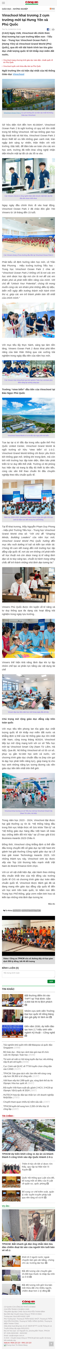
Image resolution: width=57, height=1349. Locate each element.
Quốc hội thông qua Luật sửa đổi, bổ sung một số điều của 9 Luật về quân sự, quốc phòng (38, 1181)
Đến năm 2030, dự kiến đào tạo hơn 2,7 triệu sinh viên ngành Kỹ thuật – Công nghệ (40, 1029)
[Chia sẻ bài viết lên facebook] (48, 29)
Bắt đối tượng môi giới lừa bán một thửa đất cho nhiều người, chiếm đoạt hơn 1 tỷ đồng (37, 1288)
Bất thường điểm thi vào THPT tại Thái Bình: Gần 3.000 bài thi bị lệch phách (38, 998)
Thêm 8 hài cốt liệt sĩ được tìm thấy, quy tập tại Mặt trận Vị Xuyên (37, 1167)
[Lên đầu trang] (51, 1344)
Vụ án (5, 1206)
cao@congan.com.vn (16, 1336)
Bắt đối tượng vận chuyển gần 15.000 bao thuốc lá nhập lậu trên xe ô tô (38, 1274)
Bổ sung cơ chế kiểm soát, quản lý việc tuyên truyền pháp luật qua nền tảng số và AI (38, 1194)
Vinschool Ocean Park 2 (12, 113)
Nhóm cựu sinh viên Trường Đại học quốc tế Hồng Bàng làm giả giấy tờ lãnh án (39, 1014)
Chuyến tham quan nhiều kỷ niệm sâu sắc (23, 1102)
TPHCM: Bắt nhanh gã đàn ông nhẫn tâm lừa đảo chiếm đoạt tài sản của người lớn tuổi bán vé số (28, 1247)
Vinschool (18, 74)
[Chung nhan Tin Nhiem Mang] (15, 1345)
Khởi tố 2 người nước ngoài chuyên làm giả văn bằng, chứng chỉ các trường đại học (38, 1260)
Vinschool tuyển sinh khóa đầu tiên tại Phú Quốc (22, 66)
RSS (53, 9)
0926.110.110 (15, 1343)
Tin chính (7, 1116)
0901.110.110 (26, 1343)
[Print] (53, 29)
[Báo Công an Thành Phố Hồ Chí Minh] (31, 3)
